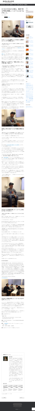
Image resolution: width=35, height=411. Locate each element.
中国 (26, 97)
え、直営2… (4, 397)
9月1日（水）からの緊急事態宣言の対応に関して (15, 390)
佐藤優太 (30, 97)
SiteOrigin (16, 409)
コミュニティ (30, 92)
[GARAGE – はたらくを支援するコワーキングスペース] (8, 3)
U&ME (32, 86)
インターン (29, 89)
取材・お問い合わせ (20, 4)
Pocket (9, 17)
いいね (30, 87)
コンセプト (7, 4)
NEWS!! (11, 387)
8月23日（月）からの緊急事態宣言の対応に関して (20, 390)
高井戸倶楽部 (6, 157)
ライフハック (29, 96)
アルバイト (30, 88)
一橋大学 (32, 96)
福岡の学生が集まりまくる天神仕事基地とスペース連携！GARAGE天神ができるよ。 (29, 72)
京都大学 (28, 97)
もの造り (32, 87)
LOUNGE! (29, 86)
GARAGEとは (2, 4)
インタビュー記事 (4, 393)
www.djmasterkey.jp (5, 277)
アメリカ (28, 88)
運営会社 (25, 4)
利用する (11, 4)
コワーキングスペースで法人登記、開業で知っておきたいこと (5, 390)
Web (26, 87)
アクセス (15, 4)
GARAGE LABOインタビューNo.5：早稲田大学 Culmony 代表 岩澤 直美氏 (29, 77)
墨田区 (32, 97)
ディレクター (29, 94)
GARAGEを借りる (5, 387)
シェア (31, 93)
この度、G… (22, 397)
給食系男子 (6, 323)
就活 (30, 100)
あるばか (28, 87)
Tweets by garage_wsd (28, 106)
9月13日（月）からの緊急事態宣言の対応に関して (10, 390)
